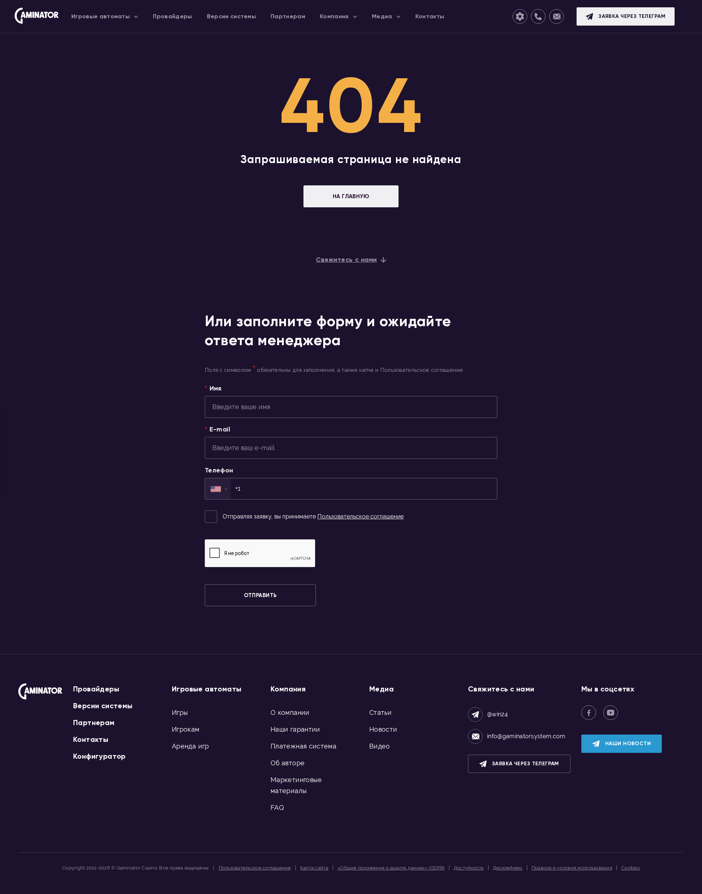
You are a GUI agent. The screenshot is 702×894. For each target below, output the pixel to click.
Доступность (469, 868)
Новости (383, 729)
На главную (351, 196)
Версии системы (103, 705)
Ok (474, 886)
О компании (290, 712)
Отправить (260, 595)
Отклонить (501, 886)
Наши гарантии (295, 729)
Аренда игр (190, 746)
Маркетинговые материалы (296, 785)
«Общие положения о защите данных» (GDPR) (390, 868)
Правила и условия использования (572, 868)
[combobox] (218, 488)
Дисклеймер (507, 868)
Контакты (90, 739)
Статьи (380, 712)
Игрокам (186, 729)
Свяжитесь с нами (346, 260)
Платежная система (303, 746)
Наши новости (628, 743)
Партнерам (94, 722)
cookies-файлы (244, 886)
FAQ (277, 807)
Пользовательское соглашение (360, 516)
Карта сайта (314, 868)
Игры (180, 712)
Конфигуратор (99, 756)
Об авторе (288, 763)
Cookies (630, 868)
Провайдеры (96, 688)
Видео (379, 746)
